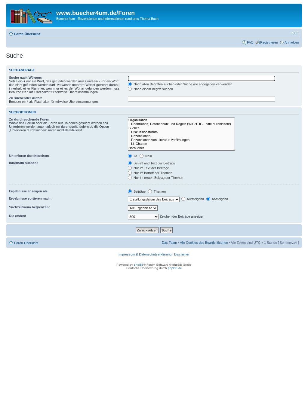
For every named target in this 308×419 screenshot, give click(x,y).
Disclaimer (181, 254)
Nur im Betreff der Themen (152, 173)
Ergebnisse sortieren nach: (30, 198)
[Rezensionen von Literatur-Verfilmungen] (181, 140)
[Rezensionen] (181, 136)
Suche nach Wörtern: (25, 77)
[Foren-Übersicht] (32, 14)
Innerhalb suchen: (23, 163)
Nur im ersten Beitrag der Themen (158, 177)
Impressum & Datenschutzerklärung (145, 254)
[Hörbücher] (181, 148)
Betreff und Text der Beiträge (154, 163)
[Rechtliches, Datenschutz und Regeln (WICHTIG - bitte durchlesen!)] (181, 124)
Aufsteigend (195, 199)
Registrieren (269, 42)
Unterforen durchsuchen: (29, 156)
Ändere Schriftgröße (294, 32)
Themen (159, 191)
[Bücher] (181, 128)
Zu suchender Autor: (25, 98)
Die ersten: (17, 216)
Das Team (169, 242)
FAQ (250, 42)
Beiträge (139, 191)
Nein (148, 156)
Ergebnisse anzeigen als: (29, 191)
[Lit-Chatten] (181, 144)
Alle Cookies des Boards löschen (204, 242)
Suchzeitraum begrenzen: (29, 207)
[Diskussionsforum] (181, 132)
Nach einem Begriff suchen (153, 89)
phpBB (138, 264)
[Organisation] (181, 120)
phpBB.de (175, 268)
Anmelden (292, 42)
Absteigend (219, 199)
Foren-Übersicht (27, 34)
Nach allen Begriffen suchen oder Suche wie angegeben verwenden (182, 84)
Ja (135, 156)
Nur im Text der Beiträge (151, 168)
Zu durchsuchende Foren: (30, 119)
